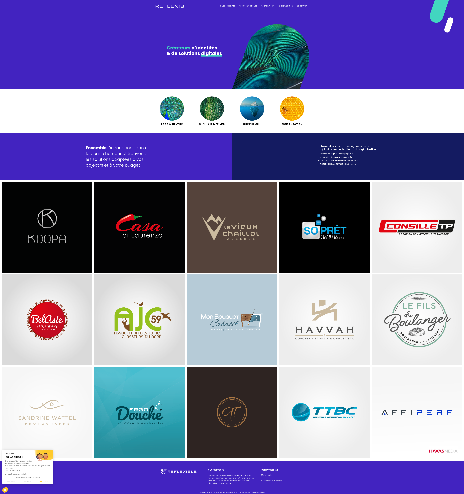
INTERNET (252, 124)
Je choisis (28, 482)
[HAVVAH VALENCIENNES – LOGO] (324, 319)
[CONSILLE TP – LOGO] (417, 227)
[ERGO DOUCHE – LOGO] (139, 412)
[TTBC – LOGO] (324, 412)
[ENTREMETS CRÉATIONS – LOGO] (232, 412)
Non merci (11, 482)
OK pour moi (45, 482)
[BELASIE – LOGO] (47, 319)
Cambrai (262, 493)
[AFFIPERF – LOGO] (417, 412)
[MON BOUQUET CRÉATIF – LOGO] (232, 319)
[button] (5, 490)
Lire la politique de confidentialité (16, 474)
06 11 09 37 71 (268, 475)
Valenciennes (246, 493)
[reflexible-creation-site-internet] (252, 108)
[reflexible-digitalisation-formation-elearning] (292, 108)
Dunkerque (254, 493)
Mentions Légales (213, 493)
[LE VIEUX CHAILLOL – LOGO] (232, 227)
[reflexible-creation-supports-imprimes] (212, 108)
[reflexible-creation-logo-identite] (172, 108)
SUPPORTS (212, 124)
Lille (239, 493)
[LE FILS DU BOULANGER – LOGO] (417, 319)
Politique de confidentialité (228, 493)
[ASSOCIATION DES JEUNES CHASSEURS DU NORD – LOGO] (139, 319)
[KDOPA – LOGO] (47, 227)
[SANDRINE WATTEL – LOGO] (47, 412)
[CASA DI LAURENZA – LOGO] (139, 227)
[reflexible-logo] (169, 6)
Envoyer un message (273, 480)
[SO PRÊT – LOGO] (324, 227)
